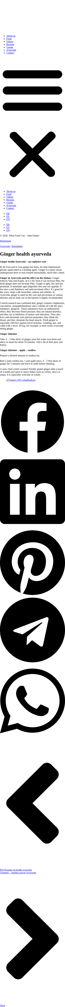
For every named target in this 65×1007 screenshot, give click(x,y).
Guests (9, 47)
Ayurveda (11, 50)
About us (10, 36)
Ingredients (17, 246)
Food (9, 38)
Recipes (10, 44)
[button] (32, 122)
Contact (10, 52)
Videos (9, 41)
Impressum (5, 241)
